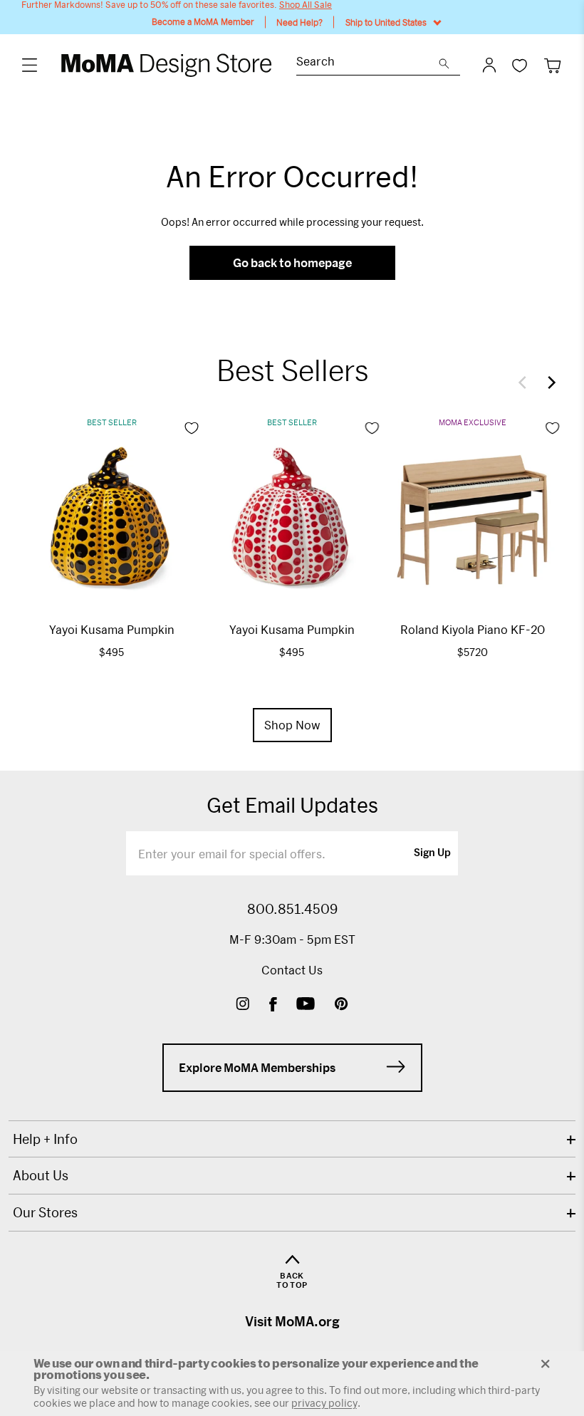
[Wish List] (519, 65)
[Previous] (525, 382)
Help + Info (45, 1139)
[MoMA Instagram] (242, 1005)
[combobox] (367, 63)
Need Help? (299, 22)
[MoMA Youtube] (306, 1005)
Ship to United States (386, 22)
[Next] (548, 382)
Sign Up (432, 853)
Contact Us (292, 970)
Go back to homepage (292, 262)
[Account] (489, 64)
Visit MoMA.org (292, 1321)
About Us (40, 1175)
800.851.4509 (292, 909)
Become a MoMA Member (203, 21)
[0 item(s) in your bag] (552, 65)
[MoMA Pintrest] (341, 1005)
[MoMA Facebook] (273, 1005)
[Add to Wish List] (191, 428)
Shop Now (292, 725)
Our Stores (45, 1212)
